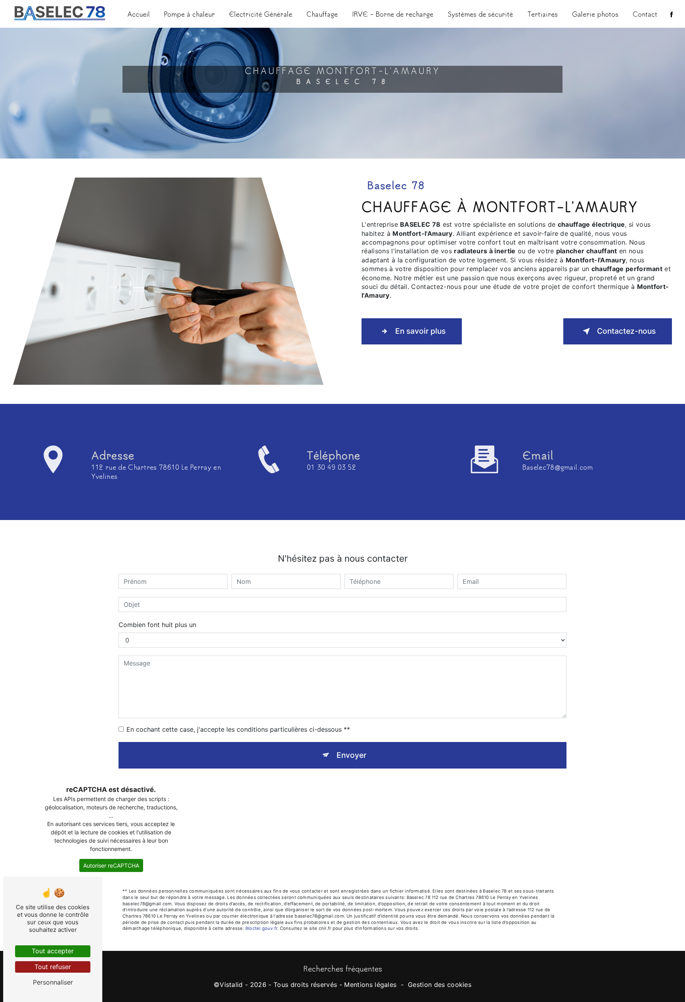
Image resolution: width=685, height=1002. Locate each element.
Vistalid (231, 985)
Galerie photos (595, 14)
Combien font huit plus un (157, 625)
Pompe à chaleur (189, 14)
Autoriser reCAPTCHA (111, 865)
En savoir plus (420, 331)
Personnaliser (53, 982)
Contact (645, 14)
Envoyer (351, 755)
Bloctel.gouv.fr (261, 928)
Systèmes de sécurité (480, 14)
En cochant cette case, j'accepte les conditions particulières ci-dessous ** (238, 729)
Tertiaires (542, 14)
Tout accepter (53, 951)
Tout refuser (52, 967)
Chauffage (322, 14)
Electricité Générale (260, 14)
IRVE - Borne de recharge (392, 14)
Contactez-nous (626, 331)
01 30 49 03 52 (331, 467)
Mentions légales (370, 985)
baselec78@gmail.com (557, 467)
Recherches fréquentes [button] (342, 968)
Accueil (138, 14)
